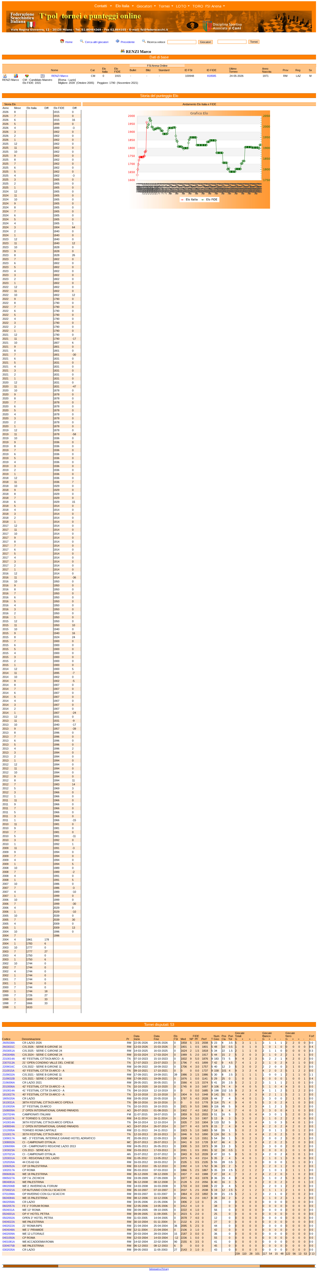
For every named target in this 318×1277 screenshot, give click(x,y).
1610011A (8, 1102)
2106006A (8, 1082)
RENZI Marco (59, 75)
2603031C (8, 1046)
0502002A (8, 1217)
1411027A (8, 1118)
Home (69, 42)
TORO (197, 5)
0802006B (8, 1185)
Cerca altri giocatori (96, 42)
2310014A (8, 1058)
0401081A (8, 1241)
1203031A (8, 1158)
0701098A (8, 1193)
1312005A (8, 1130)
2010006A (8, 1086)
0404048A (8, 1229)
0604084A (8, 1197)
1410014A (8, 1122)
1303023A (8, 1150)
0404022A (8, 1221)
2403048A (8, 1054)
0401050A (8, 1237)
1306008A (8, 1146)
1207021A (8, 1154)
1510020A (8, 1106)
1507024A (8, 1114)
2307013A (8, 1062)
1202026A (8, 1162)
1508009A (8, 1110)
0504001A (8, 1213)
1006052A (8, 1166)
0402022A (8, 1225)
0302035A (8, 1249)
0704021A (8, 1189)
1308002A (8, 1142)
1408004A (8, 1126)
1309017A (8, 1138)
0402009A (8, 1233)
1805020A (8, 1098)
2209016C (8, 1066)
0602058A (8, 1201)
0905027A (8, 1178)
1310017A (8, 1134)
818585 (211, 75)
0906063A (8, 1174)
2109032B (8, 1078)
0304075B (8, 1245)
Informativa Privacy (159, 1269)
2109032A (8, 1074)
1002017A (8, 1170)
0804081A (8, 1182)
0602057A (8, 1205)
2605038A (8, 1042)
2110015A (8, 1070)
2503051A (8, 1050)
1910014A (8, 1090)
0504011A (8, 1209)
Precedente (128, 42)
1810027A (8, 1094)
